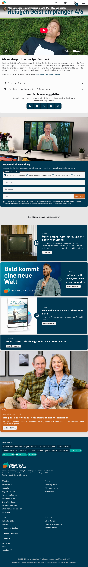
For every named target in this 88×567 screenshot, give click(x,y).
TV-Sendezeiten (63, 446)
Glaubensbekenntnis (53, 524)
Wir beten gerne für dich (47, 450)
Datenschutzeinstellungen (30, 562)
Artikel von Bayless (47, 446)
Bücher (5, 524)
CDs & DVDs (7, 543)
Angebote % (7, 550)
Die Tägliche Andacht (62, 175)
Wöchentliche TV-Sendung (16, 175)
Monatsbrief (8, 446)
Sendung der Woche (53, 485)
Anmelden (79, 196)
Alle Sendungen (51, 488)
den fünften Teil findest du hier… (49, 74)
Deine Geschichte (10, 450)
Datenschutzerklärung (61, 202)
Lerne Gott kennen (27, 450)
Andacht (18, 446)
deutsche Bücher (11, 528)
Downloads (63, 450)
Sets (4, 546)
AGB (59, 562)
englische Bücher (11, 533)
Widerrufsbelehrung (68, 562)
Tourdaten (77, 175)
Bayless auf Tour (31, 446)
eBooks (7, 538)
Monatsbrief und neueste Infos (40, 175)
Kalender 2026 (8, 521)
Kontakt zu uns (51, 528)
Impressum (16, 562)
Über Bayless (50, 521)
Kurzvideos (49, 491)
